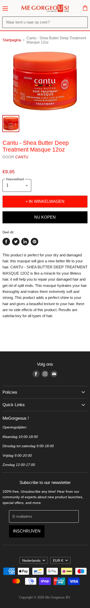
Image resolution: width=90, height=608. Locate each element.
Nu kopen (45, 217)
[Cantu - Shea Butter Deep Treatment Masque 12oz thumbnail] (11, 124)
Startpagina (11, 40)
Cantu (21, 157)
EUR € (58, 560)
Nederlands (31, 560)
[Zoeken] (81, 22)
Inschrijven (27, 531)
